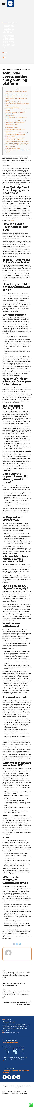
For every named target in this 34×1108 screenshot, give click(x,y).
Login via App (9, 126)
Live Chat (7, 151)
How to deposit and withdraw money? (15, 122)
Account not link (9, 115)
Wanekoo (24, 1086)
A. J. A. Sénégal (23, 1093)
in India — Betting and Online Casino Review (16, 95)
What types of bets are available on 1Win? (16, 117)
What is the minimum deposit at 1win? (15, 138)
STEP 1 (7, 119)
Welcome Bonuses (10, 96)
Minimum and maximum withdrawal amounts (16, 133)
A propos (10, 1091)
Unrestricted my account (11, 124)
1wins (12, 220)
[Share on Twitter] (17, 944)
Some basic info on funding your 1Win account (17, 143)
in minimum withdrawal (11, 114)
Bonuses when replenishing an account (15, 134)
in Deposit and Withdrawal (12, 107)
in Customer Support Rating (12, 148)
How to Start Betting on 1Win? (13, 139)
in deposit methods (10, 136)
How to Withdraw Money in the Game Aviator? (17, 150)
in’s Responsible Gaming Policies (13, 102)
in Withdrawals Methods (11, 127)
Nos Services (17, 1091)
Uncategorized (12, 23)
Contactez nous (14, 1093)
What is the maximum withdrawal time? (15, 121)
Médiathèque (5, 1093)
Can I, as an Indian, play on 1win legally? (15, 112)
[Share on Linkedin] (20, 944)
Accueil (4, 1091)
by (5, 57)
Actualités (25, 1091)
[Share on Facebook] (14, 944)
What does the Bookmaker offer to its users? (17, 141)
